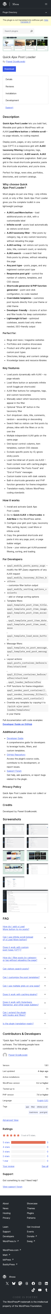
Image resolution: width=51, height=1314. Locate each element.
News (5, 1208)
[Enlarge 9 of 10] (20, 880)
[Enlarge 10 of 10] (44, 893)
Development (12, 100)
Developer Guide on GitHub (17, 724)
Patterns (31, 1218)
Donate (32, 1236)
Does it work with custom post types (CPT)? (16, 948)
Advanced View (10, 1120)
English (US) (42, 1100)
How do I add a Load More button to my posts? (16, 927)
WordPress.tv (11, 1241)
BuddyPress (10, 1264)
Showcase (32, 1203)
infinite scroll (42, 1107)
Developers (8, 1236)
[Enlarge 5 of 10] (20, 854)
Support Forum (14, 771)
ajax (27, 1107)
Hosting (6, 1213)
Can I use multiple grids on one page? (21, 986)
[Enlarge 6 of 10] (44, 854)
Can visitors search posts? (16, 969)
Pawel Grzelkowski (15, 61)
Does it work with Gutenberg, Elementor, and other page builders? (21, 1003)
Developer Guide (15, 738)
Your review (8, 1166)
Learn (5, 1226)
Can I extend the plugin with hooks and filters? (14, 1013)
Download (9, 69)
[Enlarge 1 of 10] (20, 827)
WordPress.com (12, 1250)
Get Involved (33, 1226)
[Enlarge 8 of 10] (44, 867)
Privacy (6, 1218)
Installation (11, 93)
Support (9, 107)
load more (33, 1112)
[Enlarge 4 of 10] (44, 840)
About (6, 1203)
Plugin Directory (10, 12)
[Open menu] (46, 4)
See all (45, 1166)
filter (33, 1107)
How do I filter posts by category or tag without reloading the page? (20, 959)
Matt (6, 1255)
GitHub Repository (16, 754)
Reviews (10, 86)
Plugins (30, 1213)
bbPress (8, 1259)
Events (30, 1231)
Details (9, 79)
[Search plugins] (31, 31)
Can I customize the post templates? (21, 977)
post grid (43, 1112)
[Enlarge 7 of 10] (20, 867)
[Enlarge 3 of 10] (20, 840)
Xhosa (12, 1276)
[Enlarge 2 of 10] (44, 827)
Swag (31, 1241)
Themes (31, 1208)
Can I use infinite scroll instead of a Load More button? (18, 938)
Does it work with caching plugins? (20, 994)
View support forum (12, 1186)
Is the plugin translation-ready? (18, 1023)
